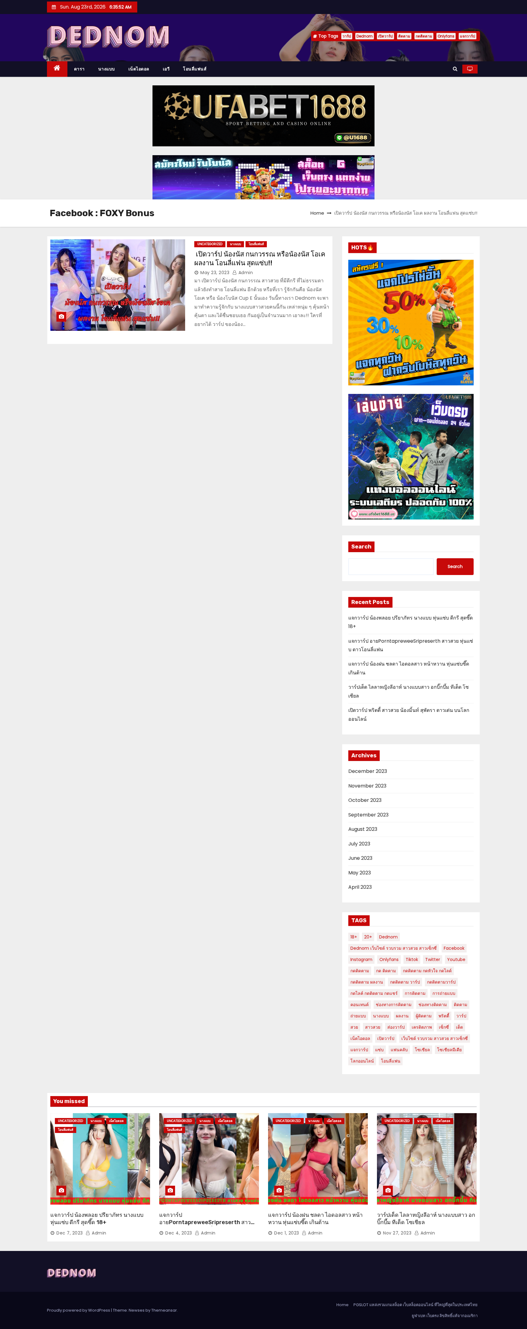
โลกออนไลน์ (362, 1061)
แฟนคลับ (399, 1050)
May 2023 (359, 872)
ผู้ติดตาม (424, 1016)
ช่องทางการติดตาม (393, 1005)
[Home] (57, 69)
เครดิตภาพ (422, 1027)
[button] (455, 68)
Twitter (432, 959)
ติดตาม (404, 36)
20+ (368, 937)
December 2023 (367, 771)
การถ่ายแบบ (443, 993)
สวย (354, 1027)
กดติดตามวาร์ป (441, 982)
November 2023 (367, 785)
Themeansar (164, 1310)
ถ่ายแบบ (358, 1016)
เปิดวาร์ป (385, 36)
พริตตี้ (444, 1016)
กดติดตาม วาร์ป (405, 982)
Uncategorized (209, 244)
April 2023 (360, 887)
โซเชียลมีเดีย (449, 1050)
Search (361, 546)
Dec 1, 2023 (286, 1233)
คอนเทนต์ (359, 1005)
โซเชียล (422, 1050)
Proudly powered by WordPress (79, 1310)
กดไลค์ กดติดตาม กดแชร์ (374, 993)
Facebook (454, 948)
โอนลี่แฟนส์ (194, 69)
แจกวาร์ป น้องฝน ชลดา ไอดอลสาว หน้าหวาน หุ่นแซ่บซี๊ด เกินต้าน (315, 1219)
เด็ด (459, 1027)
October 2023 (365, 800)
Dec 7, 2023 (69, 1233)
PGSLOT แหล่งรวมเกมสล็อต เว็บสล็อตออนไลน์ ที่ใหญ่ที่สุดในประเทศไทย (415, 1305)
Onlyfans (446, 36)
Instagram (361, 959)
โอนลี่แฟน (390, 1061)
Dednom (365, 36)
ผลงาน (402, 1016)
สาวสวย (372, 1027)
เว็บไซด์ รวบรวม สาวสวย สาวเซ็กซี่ (434, 1038)
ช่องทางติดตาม (432, 1005)
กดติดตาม (424, 36)
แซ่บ (379, 1050)
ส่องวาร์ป (396, 1027)
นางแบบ (106, 69)
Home (317, 213)
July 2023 (359, 843)
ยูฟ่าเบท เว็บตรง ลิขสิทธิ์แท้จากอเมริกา (445, 1316)
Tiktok (412, 959)
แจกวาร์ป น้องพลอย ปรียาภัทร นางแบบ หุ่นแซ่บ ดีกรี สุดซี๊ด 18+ (96, 1219)
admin (245, 273)
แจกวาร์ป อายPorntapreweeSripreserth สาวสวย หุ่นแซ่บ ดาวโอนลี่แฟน (205, 1222)
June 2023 (360, 858)
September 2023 (368, 814)
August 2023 (362, 829)
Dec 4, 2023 (178, 1233)
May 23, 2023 (214, 273)
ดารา (79, 69)
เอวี (166, 69)
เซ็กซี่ (444, 1027)
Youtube (456, 959)
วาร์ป (346, 36)
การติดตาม (415, 993)
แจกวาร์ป (467, 36)
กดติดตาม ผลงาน (366, 982)
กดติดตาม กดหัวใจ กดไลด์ (427, 971)
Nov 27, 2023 (397, 1233)
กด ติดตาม (386, 971)
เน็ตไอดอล (138, 69)
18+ (353, 937)
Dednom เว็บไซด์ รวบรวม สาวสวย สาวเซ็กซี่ (393, 948)
